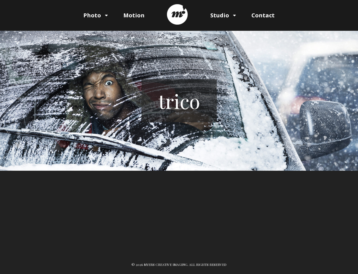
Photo (92, 15)
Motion (134, 15)
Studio (219, 15)
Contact (263, 15)
